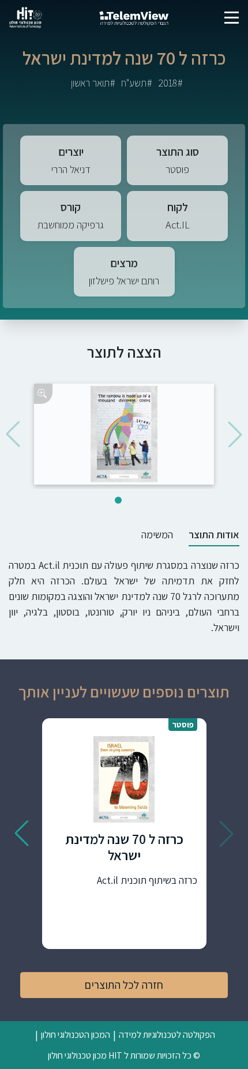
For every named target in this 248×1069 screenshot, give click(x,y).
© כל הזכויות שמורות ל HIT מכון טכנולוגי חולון (124, 1055)
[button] (235, 434)
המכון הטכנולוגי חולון (75, 1034)
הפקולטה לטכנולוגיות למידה (167, 1034)
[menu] (231, 17)
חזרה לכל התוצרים (124, 984)
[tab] (214, 534)
